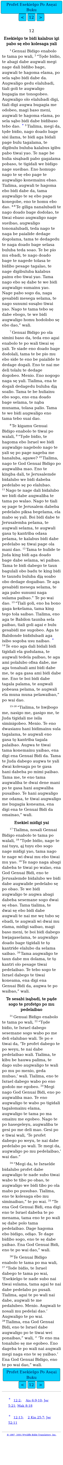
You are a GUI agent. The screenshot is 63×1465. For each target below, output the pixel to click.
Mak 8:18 (24, 1405)
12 (31, 17)
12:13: (18, 1417)
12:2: (17, 1400)
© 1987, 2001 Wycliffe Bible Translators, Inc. (31, 1434)
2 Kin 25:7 (36, 1417)
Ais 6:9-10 (34, 1400)
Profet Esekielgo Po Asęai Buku (31, 7)
